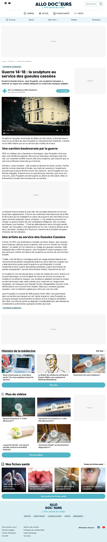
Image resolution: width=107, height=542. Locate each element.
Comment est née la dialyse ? (86, 375)
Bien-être (52, 20)
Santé (31, 20)
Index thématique (30, 533)
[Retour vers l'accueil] (53, 5)
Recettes (27, 516)
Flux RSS (5, 536)
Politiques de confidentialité (34, 530)
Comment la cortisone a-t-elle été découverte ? (52, 419)
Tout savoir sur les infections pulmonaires (11, 486)
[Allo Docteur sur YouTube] (103, 527)
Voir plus (53, 385)
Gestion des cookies (31, 527)
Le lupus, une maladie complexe (92, 487)
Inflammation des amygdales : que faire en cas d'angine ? (39, 486)
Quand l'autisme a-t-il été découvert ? (15, 419)
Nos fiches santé (18, 464)
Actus (45, 13)
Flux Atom (27, 536)
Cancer (67, 516)
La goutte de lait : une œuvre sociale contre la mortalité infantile (16, 447)
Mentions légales (8, 530)
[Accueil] (53, 507)
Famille (74, 20)
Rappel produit (39, 516)
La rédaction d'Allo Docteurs (24, 90)
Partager (64, 91)
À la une (12, 20)
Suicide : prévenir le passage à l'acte (65, 487)
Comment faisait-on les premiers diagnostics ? (53, 446)
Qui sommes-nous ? (9, 527)
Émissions (96, 20)
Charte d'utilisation (9, 533)
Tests (80, 13)
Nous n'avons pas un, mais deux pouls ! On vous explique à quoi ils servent (18, 377)
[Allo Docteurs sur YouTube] (9, 3)
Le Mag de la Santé (54, 516)
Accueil (4, 61)
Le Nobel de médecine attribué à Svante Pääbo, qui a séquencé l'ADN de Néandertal (53, 377)
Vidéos (30, 13)
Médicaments (78, 516)
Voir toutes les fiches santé (53, 496)
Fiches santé (62, 13)
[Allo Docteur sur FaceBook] (6, 3)
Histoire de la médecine (24, 61)
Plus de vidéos (15, 394)
